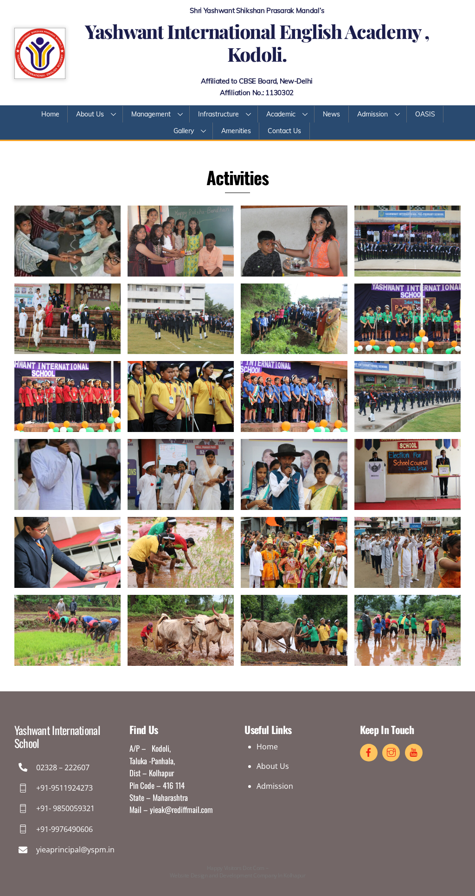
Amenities (236, 131)
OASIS (425, 114)
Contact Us (284, 131)
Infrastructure (218, 114)
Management (151, 114)
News (331, 114)
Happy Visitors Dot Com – (238, 871)
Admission (372, 114)
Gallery (183, 131)
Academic (280, 114)
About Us (90, 114)
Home (50, 114)
